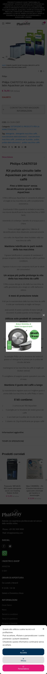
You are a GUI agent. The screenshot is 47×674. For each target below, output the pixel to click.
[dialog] (23, 649)
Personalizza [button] (23, 669)
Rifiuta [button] (23, 661)
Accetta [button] (23, 652)
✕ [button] (43, 629)
